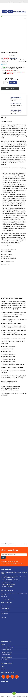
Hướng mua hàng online (6, 657)
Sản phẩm (11, 11)
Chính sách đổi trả (5, 659)
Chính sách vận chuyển (6, 649)
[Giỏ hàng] (26, 6)
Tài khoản (3, 606)
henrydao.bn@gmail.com (7, 586)
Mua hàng (12, 82)
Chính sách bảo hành (5, 654)
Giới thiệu (3, 644)
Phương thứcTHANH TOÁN (10, 2)
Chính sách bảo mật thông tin (7, 647)
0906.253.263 (10, 72)
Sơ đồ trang (3, 669)
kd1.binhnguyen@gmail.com (8, 584)
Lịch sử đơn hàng (5, 608)
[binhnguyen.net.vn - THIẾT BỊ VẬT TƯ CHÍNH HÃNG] (14, 5)
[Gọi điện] (14, 694)
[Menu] (2, 5)
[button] (23, 544)
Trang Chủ (5, 11)
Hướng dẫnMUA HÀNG (21, 2)
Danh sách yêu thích (5, 611)
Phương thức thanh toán (6, 652)
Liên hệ (2, 666)
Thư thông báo (4, 613)
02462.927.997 (9, 582)
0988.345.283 (10, 73)
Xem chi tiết (3, 64)
